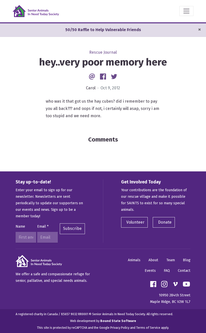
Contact (184, 271)
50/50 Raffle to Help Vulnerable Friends (103, 29)
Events (150, 271)
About (153, 260)
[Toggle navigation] (186, 11)
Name (20, 226)
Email (42, 226)
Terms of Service (148, 327)
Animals (134, 260)
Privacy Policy (119, 327)
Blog (186, 260)
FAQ (167, 271)
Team (170, 260)
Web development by (103, 321)
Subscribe (72, 228)
